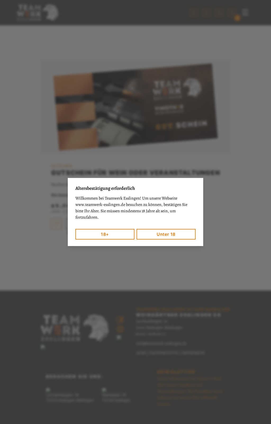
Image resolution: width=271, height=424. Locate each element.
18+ (105, 234)
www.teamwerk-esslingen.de (100, 205)
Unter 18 (166, 234)
